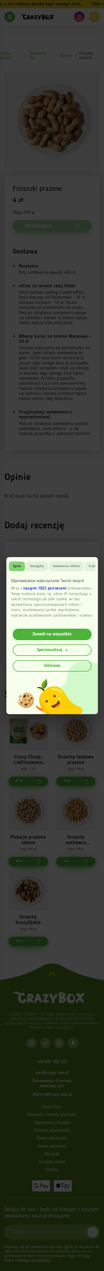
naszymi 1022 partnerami (45, 588)
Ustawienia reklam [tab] (66, 566)
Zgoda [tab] (17, 566)
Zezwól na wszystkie (52, 634)
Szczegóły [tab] (37, 566)
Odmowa (52, 666)
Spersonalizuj (49, 650)
